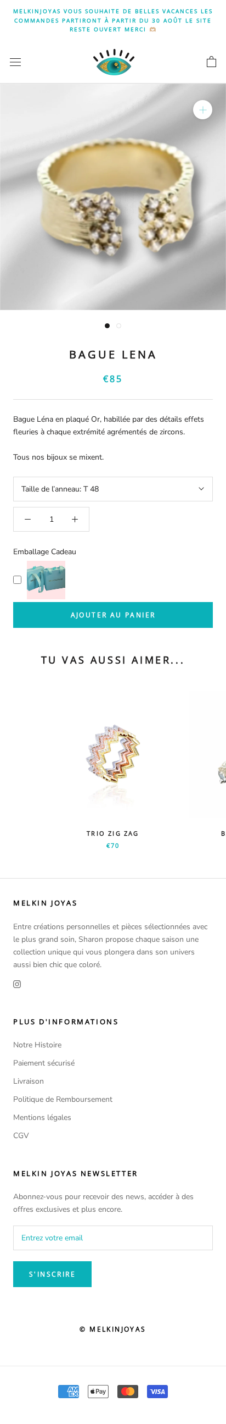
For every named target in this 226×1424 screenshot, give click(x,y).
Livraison (28, 1081)
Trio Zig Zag (113, 833)
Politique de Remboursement (62, 1099)
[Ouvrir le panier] (211, 62)
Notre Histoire (37, 1045)
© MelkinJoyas (113, 1329)
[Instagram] (17, 983)
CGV (21, 1135)
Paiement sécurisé (44, 1063)
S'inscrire (52, 1274)
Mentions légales (42, 1117)
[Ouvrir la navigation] (15, 62)
